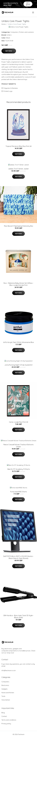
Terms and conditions (8, 720)
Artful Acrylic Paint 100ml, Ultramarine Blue (18, 342)
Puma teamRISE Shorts (18, 492)
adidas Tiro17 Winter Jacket (18, 169)
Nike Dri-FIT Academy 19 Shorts (18, 469)
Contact (4, 716)
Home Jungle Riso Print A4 (18, 422)
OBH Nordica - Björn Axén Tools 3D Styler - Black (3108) (18, 616)
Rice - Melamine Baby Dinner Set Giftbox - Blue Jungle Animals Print (19, 284)
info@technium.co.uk (8, 670)
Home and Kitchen (7, 693)
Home (3, 24)
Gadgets (4, 689)
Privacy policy (6, 724)
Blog (3, 713)
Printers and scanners (26, 32)
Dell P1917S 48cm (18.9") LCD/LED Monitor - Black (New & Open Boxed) (18, 557)
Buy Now (9, 51)
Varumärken (5, 700)
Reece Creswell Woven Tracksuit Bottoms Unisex (18, 446)
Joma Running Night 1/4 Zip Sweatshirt (18, 365)
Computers (14, 32)
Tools (3, 696)
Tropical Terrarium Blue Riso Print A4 (18, 146)
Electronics (5, 685)
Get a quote (28, 4)
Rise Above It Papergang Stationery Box (18, 226)
